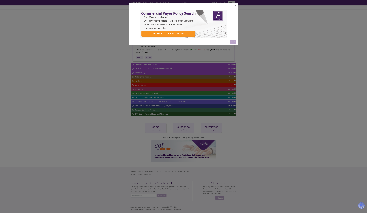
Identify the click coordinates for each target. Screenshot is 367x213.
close (233, 42)
